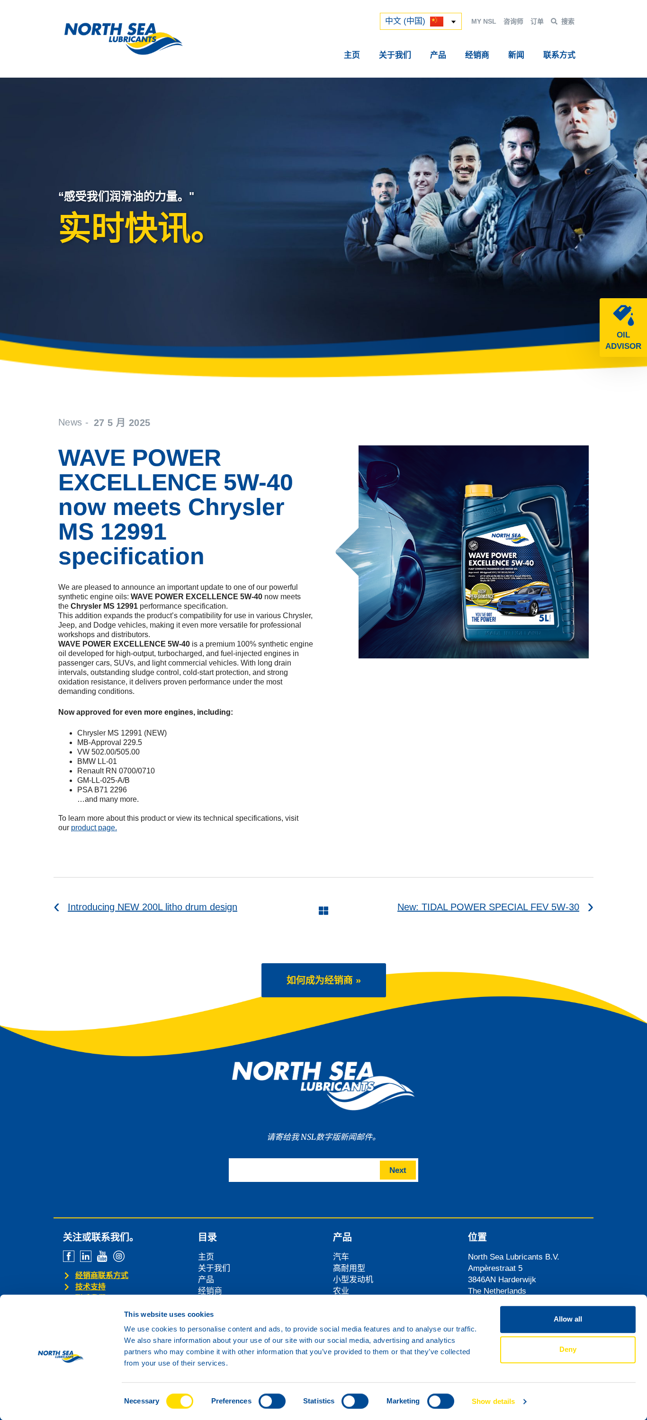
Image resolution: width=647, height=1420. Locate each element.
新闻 (516, 55)
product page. (94, 828)
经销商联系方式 (101, 1275)
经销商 (477, 55)
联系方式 (559, 55)
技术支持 (90, 1287)
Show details (493, 1401)
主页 (352, 55)
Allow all (568, 1319)
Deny (567, 1349)
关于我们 (395, 55)
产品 (438, 55)
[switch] (272, 1401)
